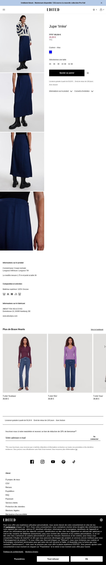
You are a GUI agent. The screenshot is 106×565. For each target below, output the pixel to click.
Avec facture (53, 84)
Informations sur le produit (59, 91)
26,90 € (52, 37)
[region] (53, 269)
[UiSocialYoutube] (53, 462)
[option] (50, 52)
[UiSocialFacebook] (32, 462)
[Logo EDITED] (53, 9)
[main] (53, 289)
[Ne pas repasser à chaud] (15, 294)
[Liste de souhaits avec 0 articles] (94, 9)
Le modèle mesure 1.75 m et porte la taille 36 (20, 275)
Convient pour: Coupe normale (14, 268)
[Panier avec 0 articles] (101, 9)
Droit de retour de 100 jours (84, 81)
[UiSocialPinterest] (63, 462)
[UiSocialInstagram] (42, 462)
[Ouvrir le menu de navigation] (4, 10)
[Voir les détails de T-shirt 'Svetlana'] (25, 363)
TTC (50, 40)
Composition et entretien (12, 284)
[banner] (53, 3)
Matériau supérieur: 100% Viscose (16, 289)
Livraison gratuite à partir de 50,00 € (61, 81)
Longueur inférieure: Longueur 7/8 (16, 271)
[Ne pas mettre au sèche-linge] (11, 294)
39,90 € (6, 399)
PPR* (55, 35)
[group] (53, 438)
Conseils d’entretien (82, 91)
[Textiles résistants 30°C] (4, 294)
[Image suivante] (105, 346)
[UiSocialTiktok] (74, 462)
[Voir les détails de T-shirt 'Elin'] (70, 363)
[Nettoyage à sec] (19, 294)
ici (76, 449)
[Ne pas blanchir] (8, 294)
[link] (8, 473)
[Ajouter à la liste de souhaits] (88, 73)
